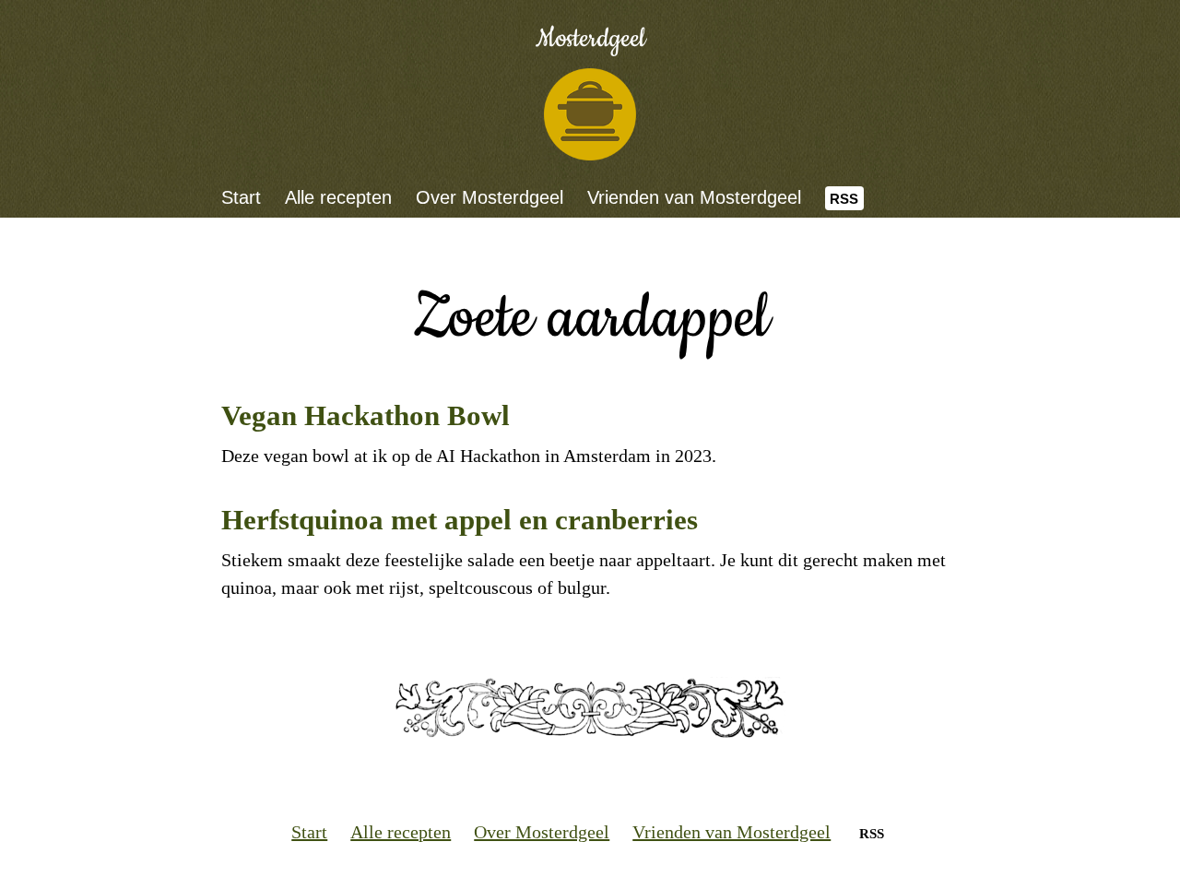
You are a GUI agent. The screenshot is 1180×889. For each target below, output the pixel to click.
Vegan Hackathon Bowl (365, 415)
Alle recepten (338, 197)
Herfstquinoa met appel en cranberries (459, 520)
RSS (844, 199)
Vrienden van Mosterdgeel (694, 197)
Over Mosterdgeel (489, 197)
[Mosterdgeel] (590, 114)
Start (241, 197)
